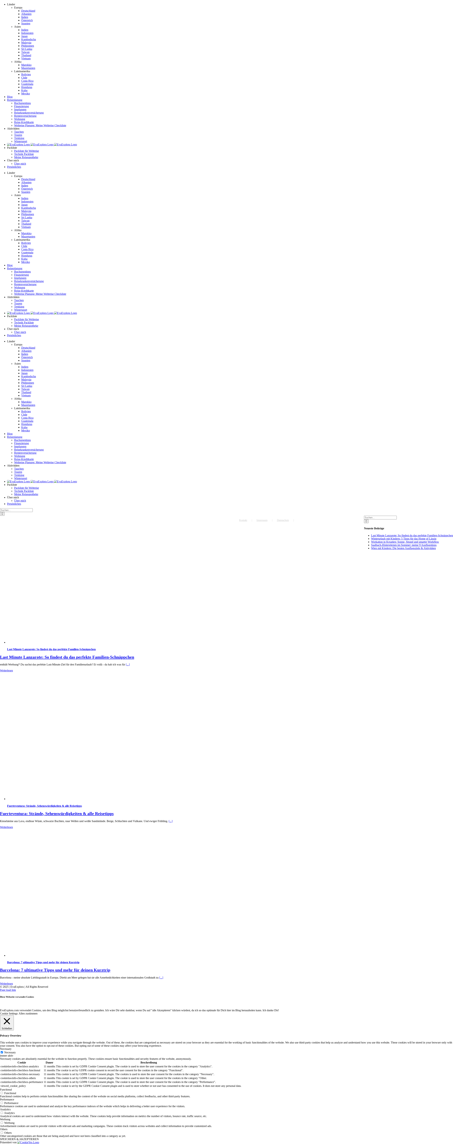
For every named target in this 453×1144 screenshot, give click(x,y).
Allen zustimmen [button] (28, 1013)
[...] (128, 664)
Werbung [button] (5, 1119)
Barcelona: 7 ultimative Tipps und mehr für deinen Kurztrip (43, 962)
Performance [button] (7, 1099)
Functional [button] (6, 1089)
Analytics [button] (5, 1109)
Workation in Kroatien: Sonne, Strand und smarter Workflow (405, 541)
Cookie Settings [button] (9, 1013)
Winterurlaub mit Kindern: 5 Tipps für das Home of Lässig (403, 538)
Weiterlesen (6, 670)
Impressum (262, 520)
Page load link (8, 989)
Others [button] (3, 1129)
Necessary (10, 1052)
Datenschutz (283, 520)
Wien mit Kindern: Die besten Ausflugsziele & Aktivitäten (403, 548)
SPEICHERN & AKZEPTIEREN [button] (19, 1139)
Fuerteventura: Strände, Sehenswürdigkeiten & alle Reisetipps (44, 805)
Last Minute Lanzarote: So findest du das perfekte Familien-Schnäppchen (51, 649)
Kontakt (243, 520)
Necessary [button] (6, 1048)
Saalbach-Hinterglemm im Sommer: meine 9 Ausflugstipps (404, 545)
